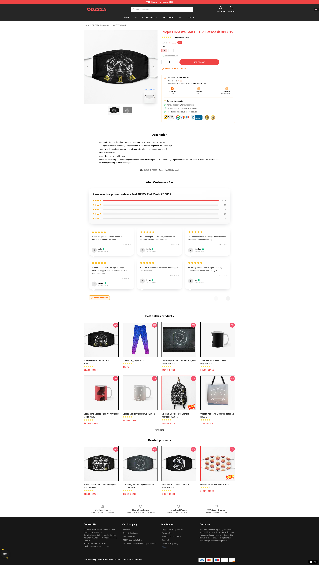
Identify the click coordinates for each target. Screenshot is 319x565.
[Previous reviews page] (216, 298)
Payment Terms (168, 533)
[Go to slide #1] (114, 110)
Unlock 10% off (5, 554)
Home (86, 25)
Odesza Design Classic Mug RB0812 (139, 414)
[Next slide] (153, 67)
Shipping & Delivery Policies (172, 530)
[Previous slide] (87, 67)
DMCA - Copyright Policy (132, 540)
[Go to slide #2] (127, 110)
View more (159, 430)
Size (163, 47)
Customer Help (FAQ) (170, 544)
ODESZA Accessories (101, 25)
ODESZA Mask (119, 25)
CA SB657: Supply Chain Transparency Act (139, 544)
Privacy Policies (129, 537)
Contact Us (166, 540)
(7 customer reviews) (180, 38)
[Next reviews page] (228, 298)
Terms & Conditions (130, 533)
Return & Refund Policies (171, 537)
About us (126, 530)
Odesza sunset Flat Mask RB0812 (215, 484)
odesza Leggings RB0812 (134, 360)
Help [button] (314, 562)
